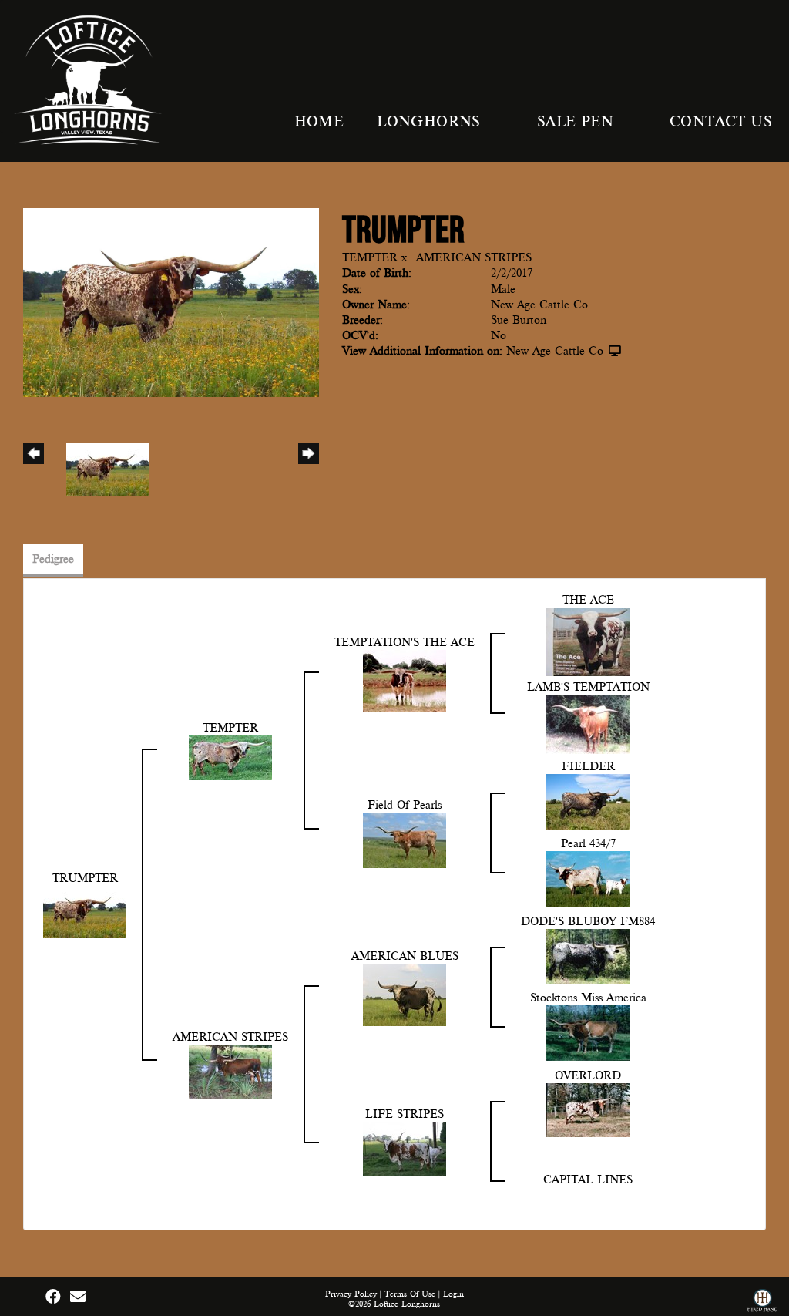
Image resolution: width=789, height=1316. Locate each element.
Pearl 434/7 (588, 843)
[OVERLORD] (588, 1109)
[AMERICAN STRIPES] (230, 1071)
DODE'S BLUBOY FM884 (588, 921)
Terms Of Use (409, 1294)
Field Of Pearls (405, 805)
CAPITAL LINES (588, 1179)
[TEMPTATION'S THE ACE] (404, 680)
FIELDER (588, 766)
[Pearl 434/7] (588, 878)
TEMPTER (370, 257)
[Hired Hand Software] (762, 1302)
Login (453, 1294)
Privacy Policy (351, 1294)
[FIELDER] (588, 801)
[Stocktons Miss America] (588, 1032)
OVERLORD (588, 1075)
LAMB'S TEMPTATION (588, 687)
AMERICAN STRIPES (474, 257)
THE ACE (588, 600)
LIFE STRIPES (404, 1114)
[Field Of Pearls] (404, 839)
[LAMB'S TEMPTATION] (588, 723)
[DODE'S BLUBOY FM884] (588, 955)
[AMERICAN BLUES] (404, 994)
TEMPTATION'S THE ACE (404, 642)
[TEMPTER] (230, 757)
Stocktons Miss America (588, 997)
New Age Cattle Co (554, 351)
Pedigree (53, 559)
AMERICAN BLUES (404, 956)
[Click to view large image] (171, 301)
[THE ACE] (588, 640)
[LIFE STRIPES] (404, 1148)
